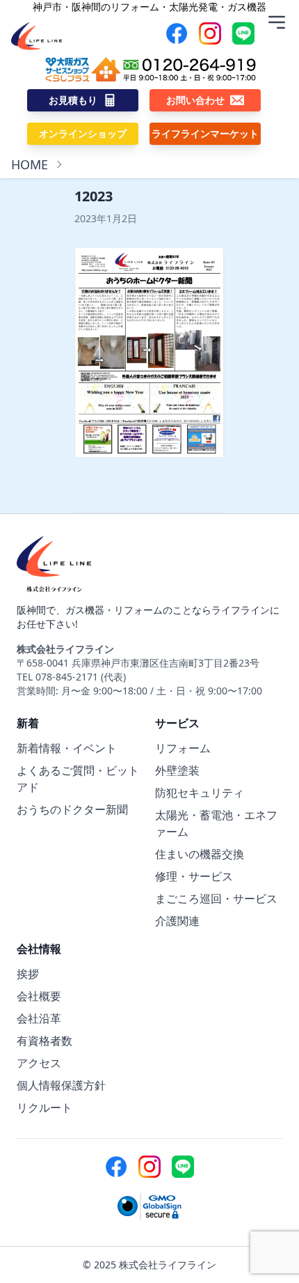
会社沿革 (39, 1018)
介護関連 (177, 920)
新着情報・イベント (67, 748)
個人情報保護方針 (61, 1085)
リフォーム (183, 748)
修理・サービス (194, 876)
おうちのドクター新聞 (72, 809)
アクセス (39, 1063)
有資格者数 (44, 1040)
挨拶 (28, 973)
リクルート (44, 1107)
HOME (29, 164)
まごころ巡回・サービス (216, 898)
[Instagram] (210, 33)
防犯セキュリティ (199, 792)
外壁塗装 (177, 770)
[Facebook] (176, 33)
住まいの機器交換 (199, 854)
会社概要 (39, 996)
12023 (93, 196)
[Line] (243, 33)
